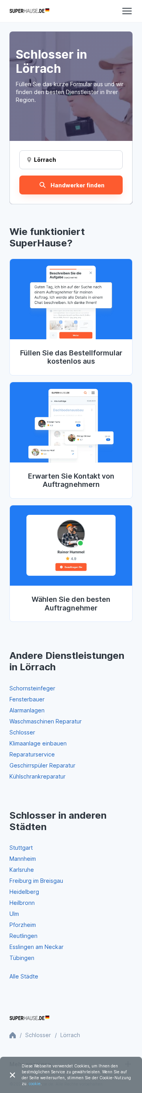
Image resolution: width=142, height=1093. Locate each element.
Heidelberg (24, 891)
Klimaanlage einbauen (38, 743)
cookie (35, 1083)
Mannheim (22, 858)
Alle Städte (23, 976)
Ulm (14, 913)
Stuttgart (21, 847)
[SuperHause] (29, 11)
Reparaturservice (32, 754)
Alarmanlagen (27, 710)
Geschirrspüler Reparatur (42, 765)
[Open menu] (127, 11)
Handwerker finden (77, 185)
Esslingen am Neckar (36, 946)
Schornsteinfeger (32, 688)
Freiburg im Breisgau (36, 880)
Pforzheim (22, 924)
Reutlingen (23, 935)
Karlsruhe (21, 869)
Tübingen (21, 957)
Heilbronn (22, 902)
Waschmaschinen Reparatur (45, 721)
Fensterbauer (27, 699)
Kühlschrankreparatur (37, 776)
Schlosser (22, 732)
